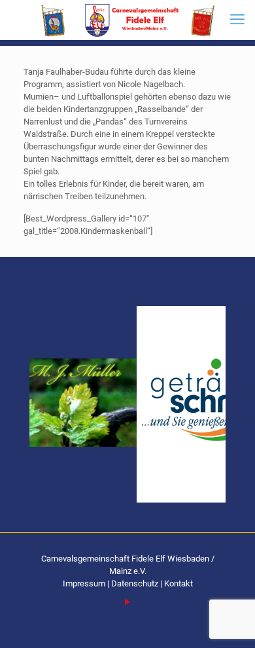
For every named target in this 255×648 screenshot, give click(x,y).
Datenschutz (134, 583)
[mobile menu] (237, 20)
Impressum (85, 583)
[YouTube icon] (128, 602)
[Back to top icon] (228, 621)
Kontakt (178, 583)
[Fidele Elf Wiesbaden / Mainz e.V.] (127, 19)
